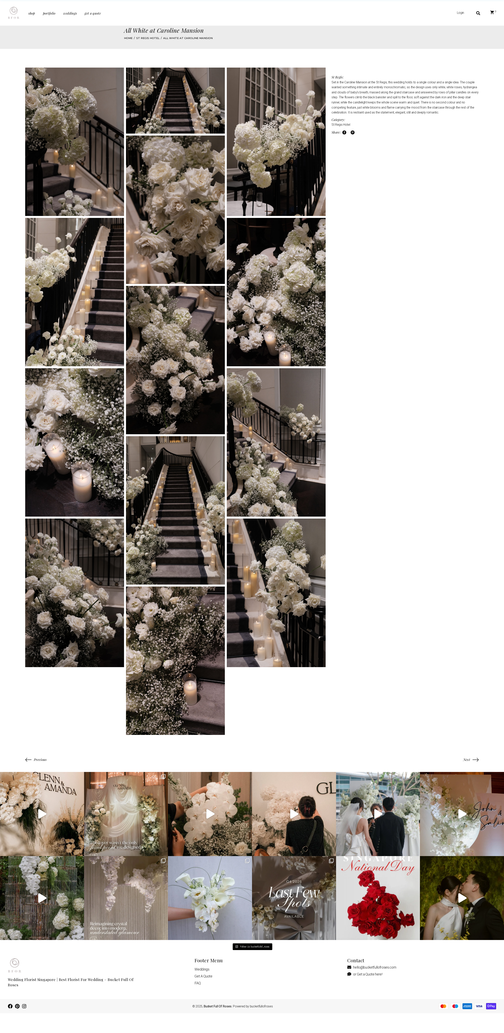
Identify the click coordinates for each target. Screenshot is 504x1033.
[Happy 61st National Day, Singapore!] (378, 898)
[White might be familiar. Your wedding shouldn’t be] (462, 814)
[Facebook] (10, 1006)
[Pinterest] (17, 1006)
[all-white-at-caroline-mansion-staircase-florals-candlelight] (175, 510)
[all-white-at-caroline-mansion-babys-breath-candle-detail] (175, 661)
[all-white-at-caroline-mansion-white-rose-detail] (175, 210)
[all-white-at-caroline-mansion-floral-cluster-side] (276, 442)
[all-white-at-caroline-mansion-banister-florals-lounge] (276, 142)
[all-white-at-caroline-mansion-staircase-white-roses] (276, 593)
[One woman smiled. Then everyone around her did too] (378, 814)
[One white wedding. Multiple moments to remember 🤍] (126, 814)
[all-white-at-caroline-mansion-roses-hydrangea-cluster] (74, 593)
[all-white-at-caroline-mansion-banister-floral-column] (74, 142)
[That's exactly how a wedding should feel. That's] (294, 814)
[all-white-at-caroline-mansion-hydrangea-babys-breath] (276, 292)
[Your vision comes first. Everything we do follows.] (210, 814)
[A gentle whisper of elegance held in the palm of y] (210, 898)
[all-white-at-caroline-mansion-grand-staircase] (175, 101)
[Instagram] (24, 1006)
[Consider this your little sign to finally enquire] (294, 898)
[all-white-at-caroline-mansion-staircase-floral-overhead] (175, 360)
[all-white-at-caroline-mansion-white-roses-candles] (74, 442)
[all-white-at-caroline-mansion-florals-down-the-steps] (74, 292)
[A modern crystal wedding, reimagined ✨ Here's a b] (42, 898)
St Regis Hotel (341, 124)
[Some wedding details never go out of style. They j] (126, 898)
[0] (492, 13)
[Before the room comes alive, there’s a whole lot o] (42, 814)
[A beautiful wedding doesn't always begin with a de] (462, 898)
